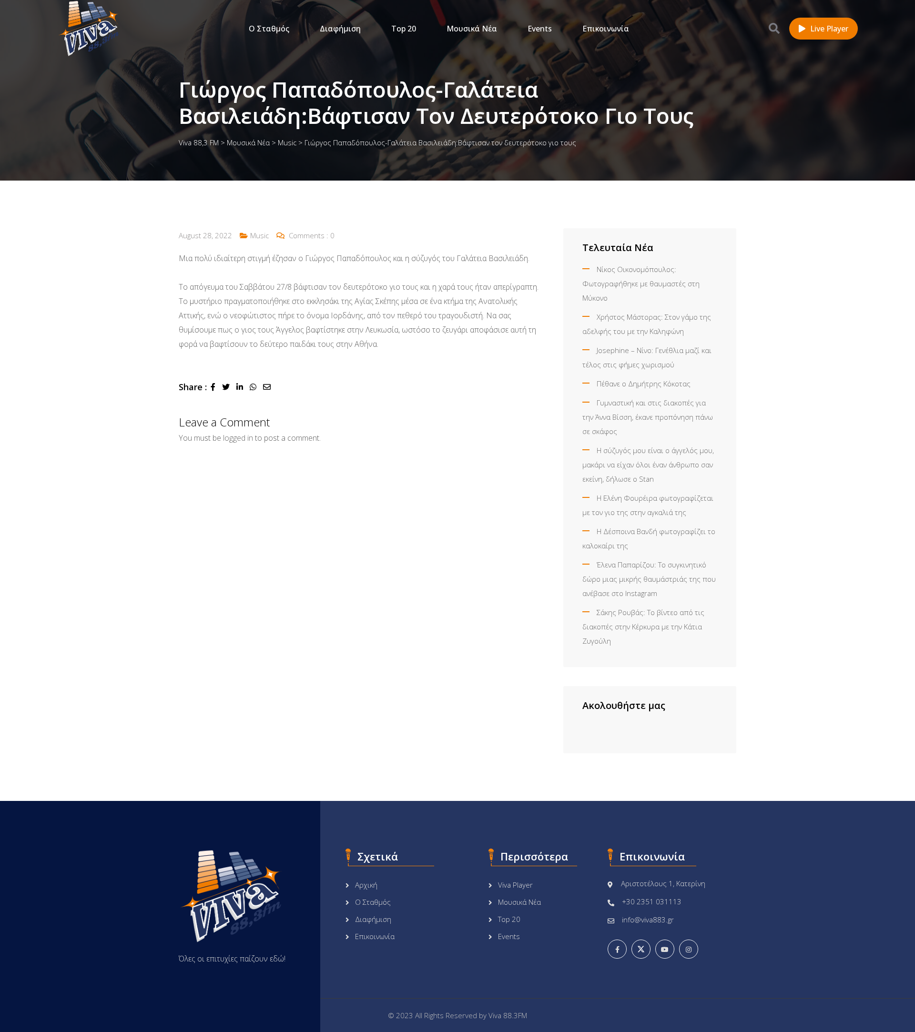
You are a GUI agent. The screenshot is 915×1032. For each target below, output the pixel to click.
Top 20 (403, 28)
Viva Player (515, 885)
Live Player (829, 28)
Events (540, 28)
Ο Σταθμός (269, 28)
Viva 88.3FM (507, 1015)
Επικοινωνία (605, 28)
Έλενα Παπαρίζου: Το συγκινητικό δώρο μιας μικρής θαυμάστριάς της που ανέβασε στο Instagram (649, 579)
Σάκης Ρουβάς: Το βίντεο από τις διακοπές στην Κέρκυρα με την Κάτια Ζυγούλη (643, 626)
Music (259, 235)
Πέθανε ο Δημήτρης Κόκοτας (644, 383)
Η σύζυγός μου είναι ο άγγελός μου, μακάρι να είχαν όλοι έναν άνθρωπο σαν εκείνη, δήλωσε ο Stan (648, 464)
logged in (238, 438)
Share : (193, 387)
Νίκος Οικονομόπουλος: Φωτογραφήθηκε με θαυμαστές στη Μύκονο (641, 283)
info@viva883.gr (648, 919)
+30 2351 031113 (651, 901)
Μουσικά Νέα (472, 28)
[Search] (774, 28)
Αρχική (366, 885)
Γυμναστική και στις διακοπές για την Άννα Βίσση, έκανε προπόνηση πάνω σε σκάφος (647, 417)
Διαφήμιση (340, 28)
